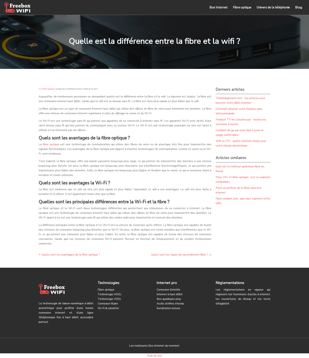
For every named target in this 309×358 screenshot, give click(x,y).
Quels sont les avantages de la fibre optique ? (71, 255)
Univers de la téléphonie (273, 7)
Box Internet (219, 7)
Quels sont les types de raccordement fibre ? (179, 255)
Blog (298, 7)
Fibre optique (242, 7)
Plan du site (154, 356)
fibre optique (51, 144)
